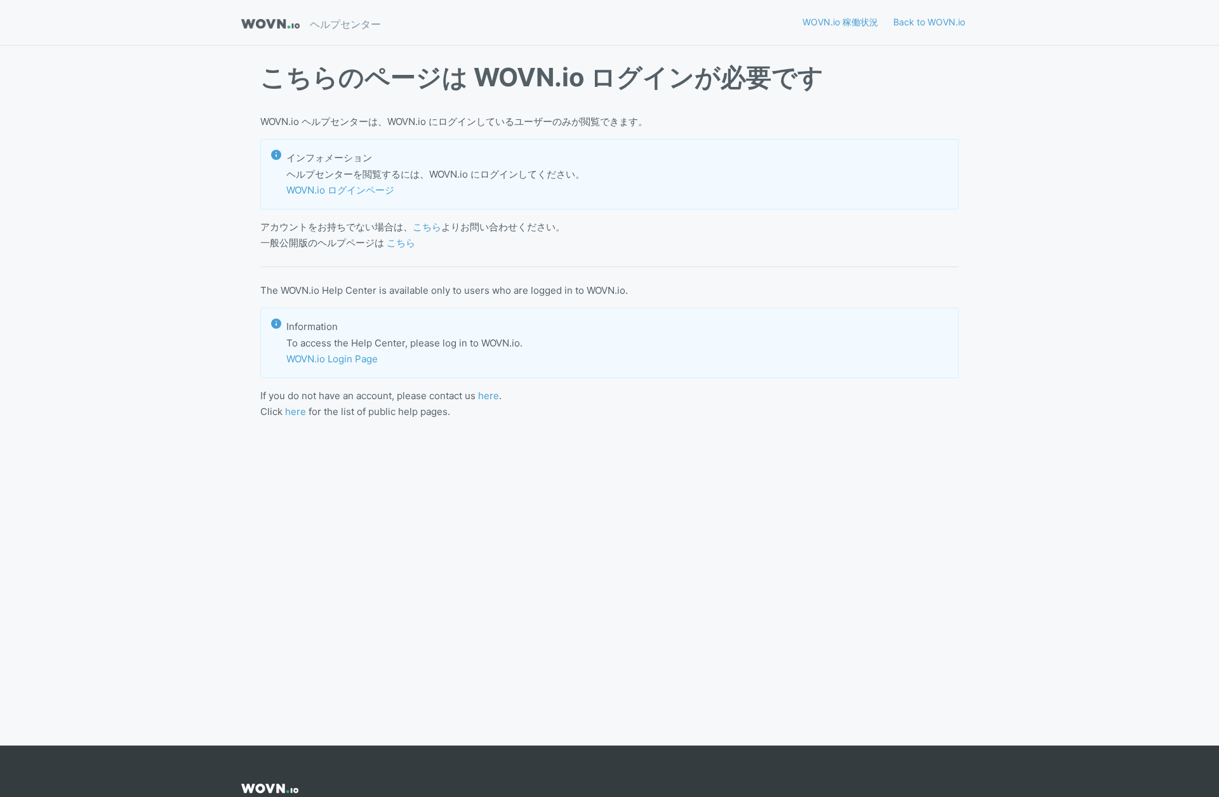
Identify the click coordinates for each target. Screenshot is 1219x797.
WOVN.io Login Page (332, 359)
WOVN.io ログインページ (340, 190)
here (488, 396)
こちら (427, 227)
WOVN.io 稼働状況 (840, 21)
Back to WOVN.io (929, 21)
